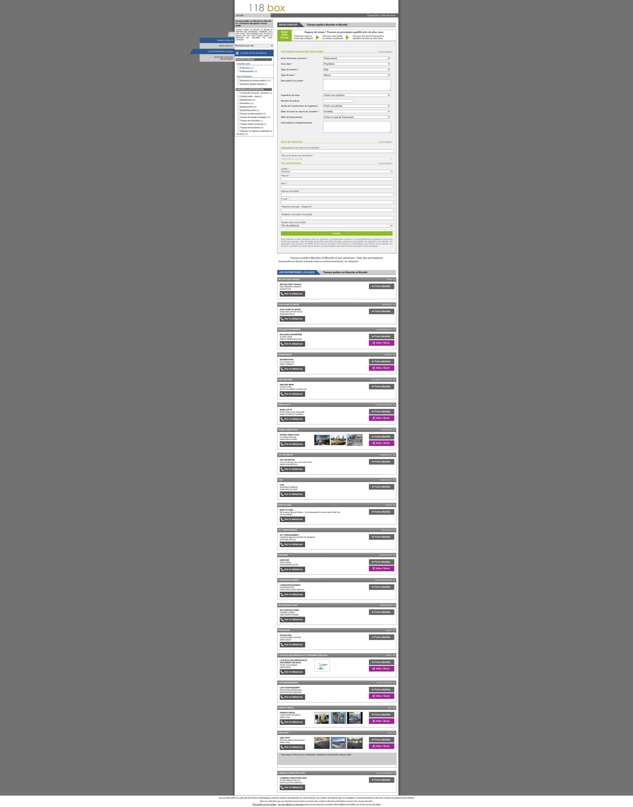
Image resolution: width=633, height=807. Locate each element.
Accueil (239, 15)
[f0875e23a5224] (322, 718)
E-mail (284, 199)
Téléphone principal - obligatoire (296, 206)
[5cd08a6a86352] (322, 743)
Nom (284, 183)
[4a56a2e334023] (322, 440)
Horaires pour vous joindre (293, 222)
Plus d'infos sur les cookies (265, 804)
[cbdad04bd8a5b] (322, 665)
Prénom (285, 175)
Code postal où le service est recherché (300, 148)
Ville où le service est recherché (297, 155)
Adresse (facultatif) (290, 191)
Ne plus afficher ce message (291, 804)
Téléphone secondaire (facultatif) (296, 214)
